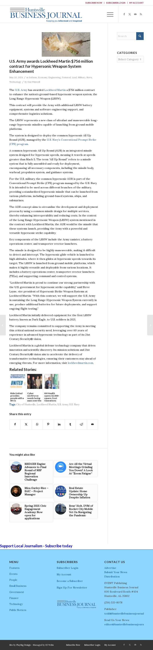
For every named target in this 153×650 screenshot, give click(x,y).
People (13, 580)
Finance (13, 598)
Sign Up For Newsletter (72, 587)
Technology (15, 82)
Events (13, 574)
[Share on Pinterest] (48, 424)
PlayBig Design (23, 645)
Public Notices (17, 610)
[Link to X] (129, 14)
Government (16, 592)
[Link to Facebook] (124, 14)
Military (81, 77)
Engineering (54, 77)
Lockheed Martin (55, 90)
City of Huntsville (26, 404)
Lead (74, 77)
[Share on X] (26, 424)
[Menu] (108, 14)
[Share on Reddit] (81, 424)
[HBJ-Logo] (45, 14)
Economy (42, 77)
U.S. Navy (74, 404)
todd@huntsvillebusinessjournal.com (127, 613)
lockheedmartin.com (80, 363)
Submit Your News (115, 572)
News (89, 77)
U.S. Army (21, 90)
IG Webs (49, 645)
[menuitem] (94, 3)
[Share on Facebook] (15, 424)
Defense (33, 77)
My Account (136, 2)
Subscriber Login (115, 2)
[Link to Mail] (135, 14)
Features (14, 568)
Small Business (17, 586)
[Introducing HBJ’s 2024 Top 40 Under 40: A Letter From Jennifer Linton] (3, 325)
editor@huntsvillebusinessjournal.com (128, 624)
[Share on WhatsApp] (37, 424)
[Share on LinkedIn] (59, 424)
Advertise (110, 568)
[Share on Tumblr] (70, 424)
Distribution (112, 576)
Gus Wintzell (33, 82)
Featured (66, 77)
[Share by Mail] (92, 424)
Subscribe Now (93, 2)
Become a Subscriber (70, 581)
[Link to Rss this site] (141, 14)
